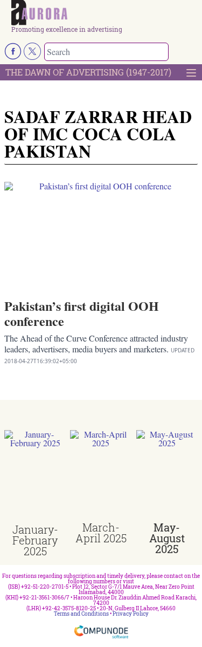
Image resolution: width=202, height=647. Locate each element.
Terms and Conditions (81, 613)
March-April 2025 (101, 532)
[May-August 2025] (167, 476)
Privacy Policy (131, 613)
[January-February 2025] (35, 477)
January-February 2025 (35, 540)
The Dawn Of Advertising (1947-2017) (88, 72)
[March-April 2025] (100, 476)
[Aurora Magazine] (104, 13)
